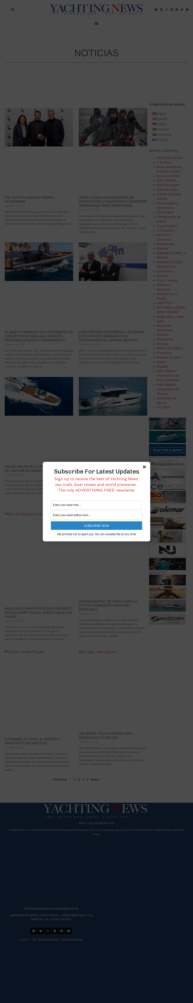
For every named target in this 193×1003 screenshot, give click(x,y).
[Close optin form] (145, 467)
